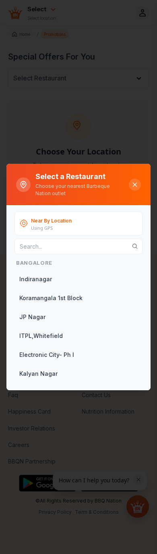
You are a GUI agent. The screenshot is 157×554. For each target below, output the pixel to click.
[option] (77, 279)
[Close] (135, 185)
